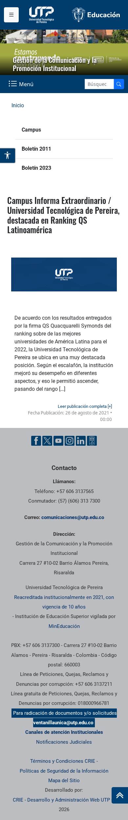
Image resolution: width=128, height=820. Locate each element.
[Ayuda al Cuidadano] (92, 441)
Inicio (17, 105)
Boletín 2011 (36, 149)
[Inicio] (120, 795)
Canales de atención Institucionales (64, 732)
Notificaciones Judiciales (64, 742)
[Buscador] (119, 84)
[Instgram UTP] (70, 441)
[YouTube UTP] (58, 441)
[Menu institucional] (11, 14)
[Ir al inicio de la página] (120, 795)
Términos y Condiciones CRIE (62, 761)
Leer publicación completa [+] (85, 406)
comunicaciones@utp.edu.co (72, 517)
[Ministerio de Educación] (96, 15)
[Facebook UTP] (36, 441)
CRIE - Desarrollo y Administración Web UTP (61, 800)
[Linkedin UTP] (81, 441)
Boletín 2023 (36, 168)
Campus (31, 130)
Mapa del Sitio (64, 780)
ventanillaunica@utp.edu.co (63, 723)
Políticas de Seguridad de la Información (64, 771)
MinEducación (64, 626)
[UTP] (42, 15)
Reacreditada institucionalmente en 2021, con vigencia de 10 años (64, 602)
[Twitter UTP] (47, 441)
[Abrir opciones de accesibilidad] (8, 155)
